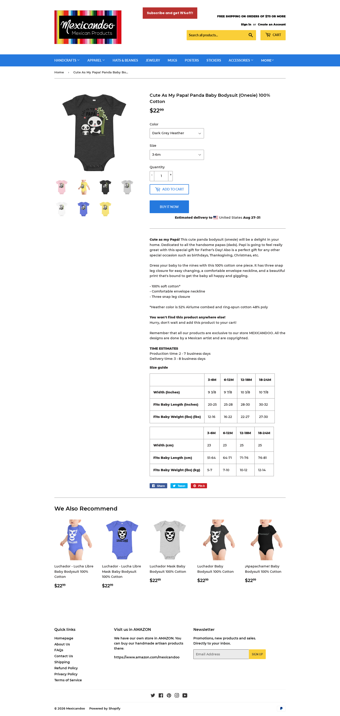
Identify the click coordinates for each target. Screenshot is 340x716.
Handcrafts (65, 60)
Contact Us (63, 656)
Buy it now (169, 207)
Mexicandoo (75, 708)
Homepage (63, 638)
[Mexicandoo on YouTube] (184, 696)
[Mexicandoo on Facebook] (160, 696)
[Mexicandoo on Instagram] (177, 696)
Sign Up (257, 654)
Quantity (157, 167)
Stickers (214, 60)
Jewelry (153, 60)
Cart (276, 35)
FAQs (58, 650)
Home (59, 72)
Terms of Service (68, 680)
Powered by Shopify (105, 708)
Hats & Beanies (125, 60)
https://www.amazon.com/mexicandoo (146, 657)
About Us (62, 644)
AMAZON (165, 638)
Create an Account (272, 24)
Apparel (94, 60)
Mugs (172, 60)
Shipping (62, 662)
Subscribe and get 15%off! (170, 13)
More (266, 60)
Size (153, 145)
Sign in (246, 24)
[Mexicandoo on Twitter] (153, 696)
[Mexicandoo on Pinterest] (169, 696)
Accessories (240, 60)
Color (154, 124)
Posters (192, 60)
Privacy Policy (65, 674)
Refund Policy (66, 668)
